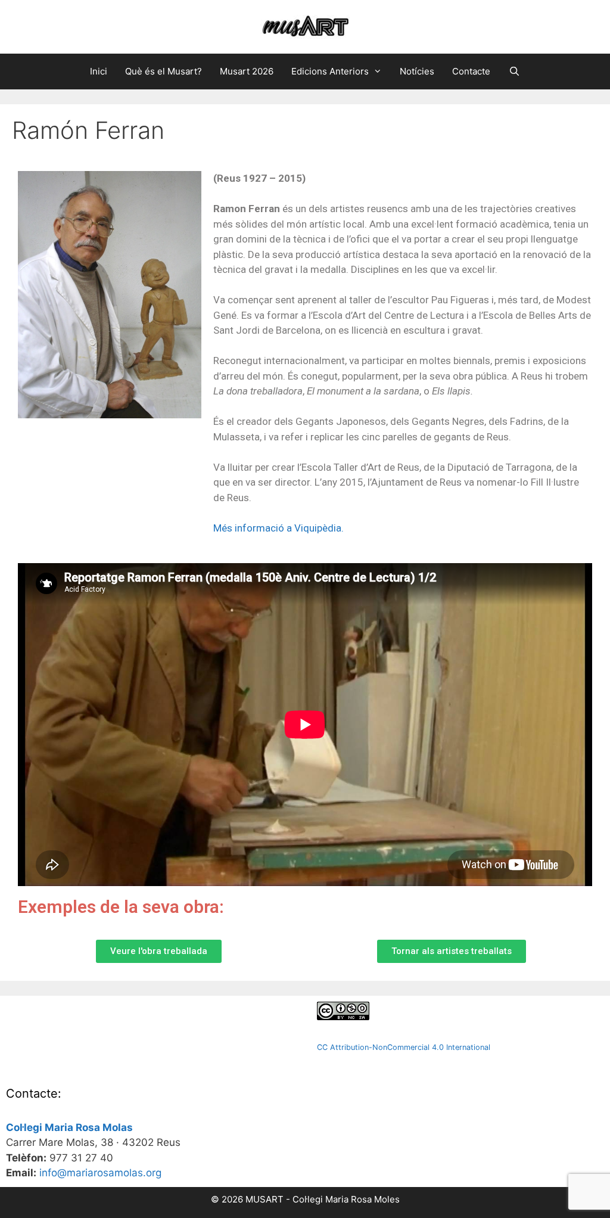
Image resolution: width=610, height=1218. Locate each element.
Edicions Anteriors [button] (330, 71)
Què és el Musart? (163, 71)
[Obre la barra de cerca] (513, 71)
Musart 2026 (246, 71)
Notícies (417, 71)
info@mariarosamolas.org (100, 1173)
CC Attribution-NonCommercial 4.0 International (403, 1047)
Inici (98, 71)
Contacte (471, 71)
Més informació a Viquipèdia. (278, 528)
